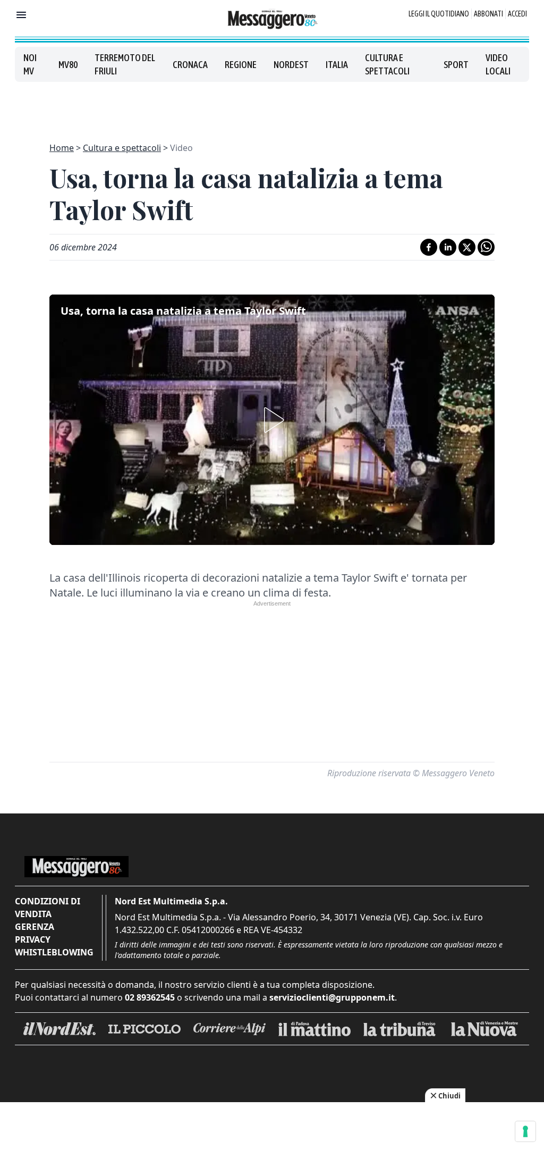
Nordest (291, 64)
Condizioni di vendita (47, 907)
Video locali (498, 64)
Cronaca (190, 64)
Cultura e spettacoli (387, 64)
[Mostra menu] (21, 15)
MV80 (68, 64)
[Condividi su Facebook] (428, 247)
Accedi (517, 14)
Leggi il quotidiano (439, 14)
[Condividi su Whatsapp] (486, 247)
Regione (241, 64)
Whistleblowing (54, 952)
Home (61, 148)
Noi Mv (30, 64)
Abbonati (488, 14)
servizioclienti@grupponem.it (332, 997)
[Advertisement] (272, 106)
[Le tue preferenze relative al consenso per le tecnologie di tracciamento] (525, 1131)
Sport (456, 64)
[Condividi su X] (466, 247)
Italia (337, 64)
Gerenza (34, 927)
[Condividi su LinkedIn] (447, 247)
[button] (272, 420)
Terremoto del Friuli (125, 64)
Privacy (32, 939)
